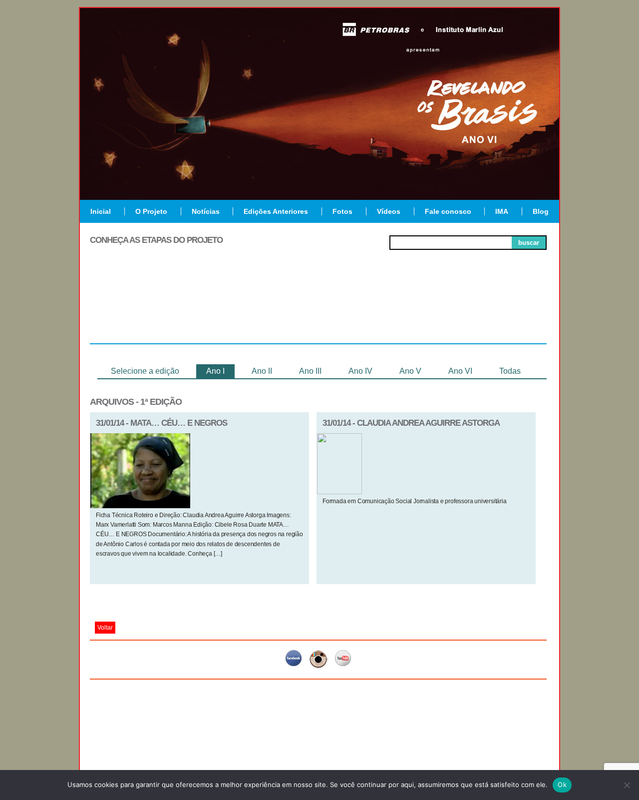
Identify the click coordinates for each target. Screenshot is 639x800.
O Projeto (151, 211)
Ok (562, 785)
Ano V (410, 371)
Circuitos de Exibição (501, 311)
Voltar (105, 627)
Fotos (342, 211)
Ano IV (360, 371)
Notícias (206, 211)
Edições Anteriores (276, 211)
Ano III (310, 371)
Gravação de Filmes (409, 311)
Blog (541, 211)
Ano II (262, 371)
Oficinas (318, 307)
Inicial (100, 211)
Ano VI (460, 371)
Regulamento (135, 307)
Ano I (215, 371)
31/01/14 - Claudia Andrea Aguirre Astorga (411, 423)
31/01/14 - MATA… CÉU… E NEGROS (161, 423)
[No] (627, 785)
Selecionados (227, 307)
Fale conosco (448, 211)
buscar (528, 242)
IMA (501, 211)
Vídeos (388, 211)
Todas (510, 371)
